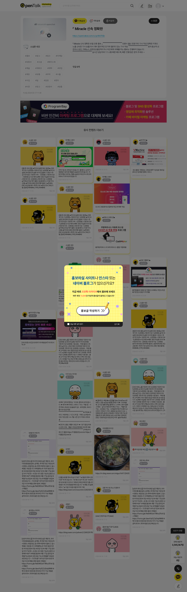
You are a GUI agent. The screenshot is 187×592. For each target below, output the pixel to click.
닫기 (115, 324)
